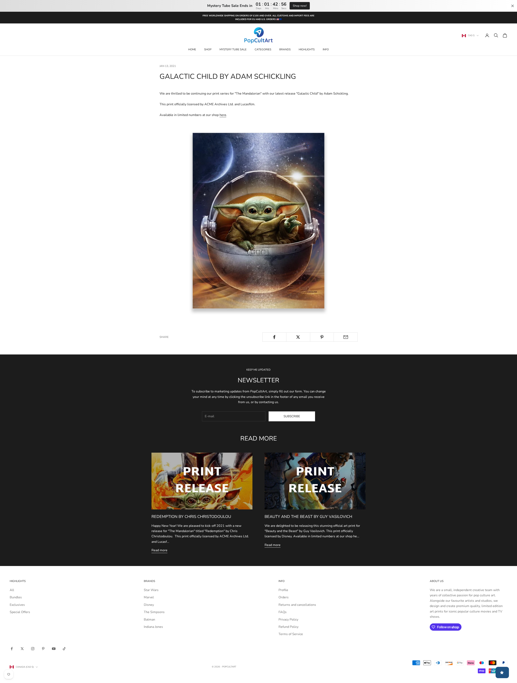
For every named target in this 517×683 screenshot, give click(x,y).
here (223, 115)
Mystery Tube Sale (233, 49)
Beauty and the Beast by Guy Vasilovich (308, 516)
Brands (285, 49)
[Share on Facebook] (274, 337)
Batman (149, 619)
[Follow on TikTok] (64, 649)
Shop (207, 49)
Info (326, 49)
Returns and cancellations (297, 605)
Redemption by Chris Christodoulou (191, 516)
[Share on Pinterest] (322, 337)
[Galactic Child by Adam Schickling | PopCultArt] (258, 220)
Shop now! (300, 6)
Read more (159, 550)
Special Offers (20, 612)
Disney (149, 605)
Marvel (149, 597)
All (12, 590)
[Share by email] (345, 337)
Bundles (16, 597)
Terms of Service (290, 634)
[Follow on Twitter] (22, 649)
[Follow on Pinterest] (43, 649)
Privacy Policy (288, 619)
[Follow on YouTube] (54, 649)
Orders (283, 597)
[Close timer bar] (512, 5)
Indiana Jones (153, 627)
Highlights (307, 49)
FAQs (282, 612)
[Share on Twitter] (298, 337)
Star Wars (151, 590)
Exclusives (17, 605)
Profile (283, 590)
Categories (263, 49)
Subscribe (292, 416)
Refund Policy (288, 627)
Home (192, 49)
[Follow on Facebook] (12, 649)
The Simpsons (154, 612)
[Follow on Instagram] (33, 649)
